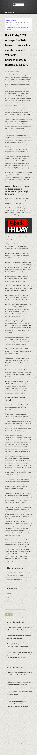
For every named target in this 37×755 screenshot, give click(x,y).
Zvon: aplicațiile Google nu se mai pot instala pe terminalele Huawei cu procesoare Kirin (20, 645)
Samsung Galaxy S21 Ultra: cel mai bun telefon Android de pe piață (20, 693)
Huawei (9, 593)
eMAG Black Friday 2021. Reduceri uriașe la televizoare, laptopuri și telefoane (18, 574)
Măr (8, 597)
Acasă (8, 20)
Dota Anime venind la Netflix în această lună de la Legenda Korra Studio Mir (20, 629)
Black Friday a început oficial (14, 579)
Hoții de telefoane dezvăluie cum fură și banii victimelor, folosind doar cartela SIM (19, 683)
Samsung (13, 20)
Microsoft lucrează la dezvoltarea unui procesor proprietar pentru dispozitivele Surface (20, 674)
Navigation (9, 12)
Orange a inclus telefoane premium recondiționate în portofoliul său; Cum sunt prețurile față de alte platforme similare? (19, 704)
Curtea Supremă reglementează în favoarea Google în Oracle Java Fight (19, 637)
